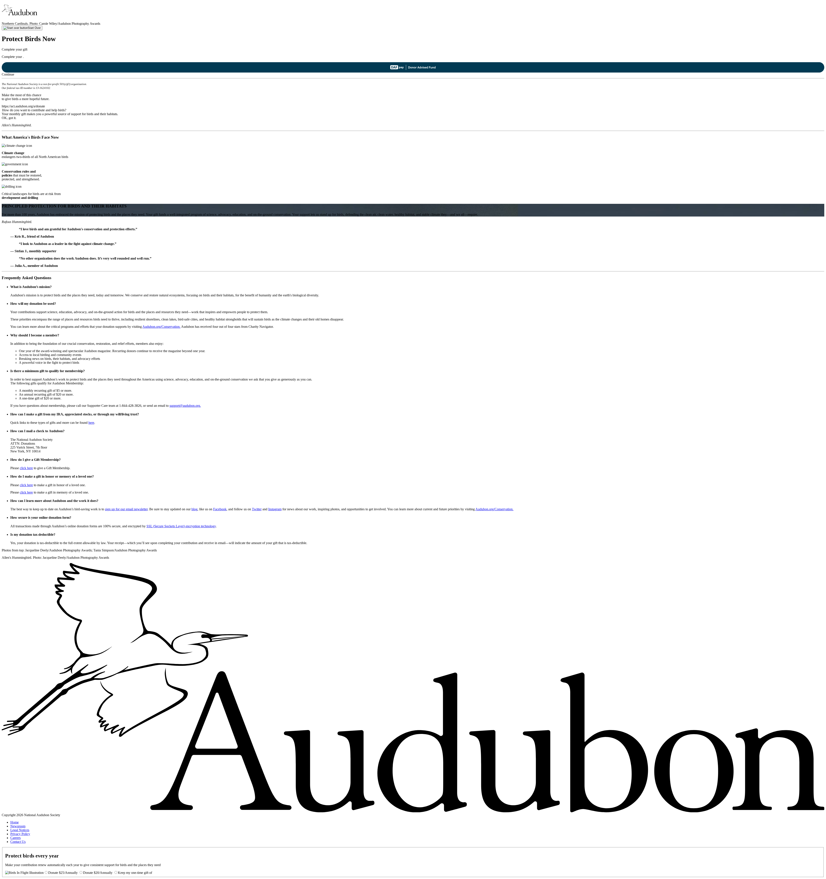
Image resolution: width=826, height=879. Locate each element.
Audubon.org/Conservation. (161, 326)
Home (14, 822)
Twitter (257, 509)
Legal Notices (19, 830)
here (91, 422)
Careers (15, 838)
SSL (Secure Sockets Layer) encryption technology (181, 526)
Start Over (34, 27)
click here (26, 468)
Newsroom (17, 826)
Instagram (275, 509)
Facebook (220, 509)
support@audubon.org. (185, 405)
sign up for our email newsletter (126, 509)
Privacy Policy (20, 834)
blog (194, 509)
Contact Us (18, 841)
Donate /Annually (63, 872)
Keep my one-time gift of (135, 872)
